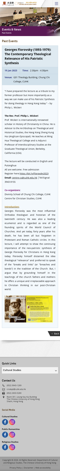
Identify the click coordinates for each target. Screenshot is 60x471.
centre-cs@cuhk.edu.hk (24, 177)
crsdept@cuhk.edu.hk (16, 389)
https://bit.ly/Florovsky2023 (34, 173)
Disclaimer (28, 467)
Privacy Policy (16, 467)
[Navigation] (56, 3)
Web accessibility (43, 467)
